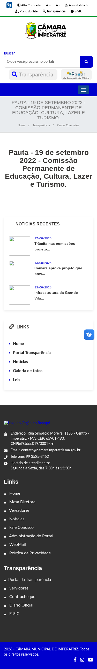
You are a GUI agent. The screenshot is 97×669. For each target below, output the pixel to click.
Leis (16, 380)
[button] (9, 5)
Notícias (16, 519)
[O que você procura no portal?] (86, 62)
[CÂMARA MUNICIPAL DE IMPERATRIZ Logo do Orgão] (48, 30)
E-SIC (13, 614)
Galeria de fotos (27, 371)
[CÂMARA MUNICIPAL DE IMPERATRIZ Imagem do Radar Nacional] (76, 74)
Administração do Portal (30, 536)
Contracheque (21, 597)
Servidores (18, 588)
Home (21, 125)
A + (48, 5)
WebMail (17, 544)
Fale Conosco (21, 527)
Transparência (36, 74)
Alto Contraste (30, 5)
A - (58, 5)
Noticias (20, 362)
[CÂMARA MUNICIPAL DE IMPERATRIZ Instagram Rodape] (82, 660)
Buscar (9, 53)
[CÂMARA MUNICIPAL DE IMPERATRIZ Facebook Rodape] (75, 660)
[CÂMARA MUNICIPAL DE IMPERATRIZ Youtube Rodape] (90, 660)
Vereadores (18, 510)
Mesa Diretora (21, 502)
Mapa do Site (28, 11)
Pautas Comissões (68, 125)
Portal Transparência (32, 353)
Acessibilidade (78, 5)
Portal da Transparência (29, 580)
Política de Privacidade (29, 553)
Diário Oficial (20, 605)
